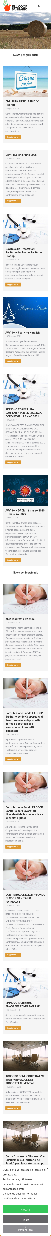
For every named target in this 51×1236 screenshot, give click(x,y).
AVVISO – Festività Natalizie (22, 332)
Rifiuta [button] (25, 1219)
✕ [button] (47, 1168)
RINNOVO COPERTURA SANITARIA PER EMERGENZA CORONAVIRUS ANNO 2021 (23, 413)
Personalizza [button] (25, 1229)
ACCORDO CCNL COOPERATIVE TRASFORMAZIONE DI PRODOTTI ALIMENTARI (24, 1080)
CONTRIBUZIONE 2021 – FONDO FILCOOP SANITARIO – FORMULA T (25, 898)
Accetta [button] (25, 1210)
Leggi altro (11, 137)
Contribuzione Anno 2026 (21, 154)
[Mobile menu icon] (45, 6)
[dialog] (25, 1200)
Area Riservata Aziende (20, 619)
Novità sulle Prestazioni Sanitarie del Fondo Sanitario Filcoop (23, 252)
